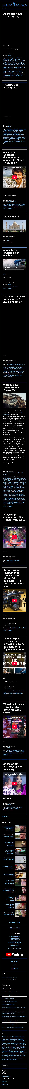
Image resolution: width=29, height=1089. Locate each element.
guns (22, 62)
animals (8, 287)
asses (23, 1036)
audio (9, 558)
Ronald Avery (6, 137)
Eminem (23, 1042)
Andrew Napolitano (11, 58)
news (14, 68)
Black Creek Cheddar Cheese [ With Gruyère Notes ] (13, 1027)
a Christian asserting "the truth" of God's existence (8, 836)
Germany (11, 368)
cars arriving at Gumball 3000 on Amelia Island (9, 852)
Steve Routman (15, 497)
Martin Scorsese (7, 490)
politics (9, 71)
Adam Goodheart (11, 204)
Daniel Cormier (10, 1040)
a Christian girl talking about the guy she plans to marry (9, 883)
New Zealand (22, 627)
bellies (7, 1038)
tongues (4, 1058)
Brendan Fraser (18, 476)
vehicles (20, 693)
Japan (19, 63)
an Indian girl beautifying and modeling (12, 766)
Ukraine (22, 74)
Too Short (9, 1058)
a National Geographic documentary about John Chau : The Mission (13, 157)
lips (14, 1048)
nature (12, 491)
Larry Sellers (16, 487)
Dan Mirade (9, 750)
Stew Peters (10, 138)
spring (7, 1056)
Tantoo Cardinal (7, 499)
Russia (5, 74)
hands (24, 1044)
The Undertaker (14, 753)
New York (7, 1051)
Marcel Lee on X (6, 1076)
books (14, 1038)
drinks (10, 1042)
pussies (25, 1052)
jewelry (16, 808)
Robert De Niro (7, 495)
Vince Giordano (7, 502)
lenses (16, 627)
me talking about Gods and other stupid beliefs (9, 844)
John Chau (5, 207)
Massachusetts (10, 751)
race (18, 135)
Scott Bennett (19, 374)
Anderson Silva (11, 1036)
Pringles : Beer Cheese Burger (8, 1004)
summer (11, 1056)
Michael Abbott (16, 490)
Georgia (10, 131)
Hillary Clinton (17, 368)
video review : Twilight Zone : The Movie (10, 1021)
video (9, 55)
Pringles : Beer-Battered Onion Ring (9, 1001)
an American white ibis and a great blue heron (8, 859)
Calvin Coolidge (15, 478)
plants (13, 1052)
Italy (12, 370)
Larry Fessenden (7, 487)
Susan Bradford (18, 138)
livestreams (5, 1084)
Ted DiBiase (6, 753)
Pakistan (18, 68)
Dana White (20, 1039)
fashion (5, 808)
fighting (15, 750)
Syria (18, 74)
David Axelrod (10, 366)
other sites (5, 1081)
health (5, 63)
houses (11, 1046)
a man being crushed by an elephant (11, 252)
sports (17, 751)
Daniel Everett (7, 205)
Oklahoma (5, 493)
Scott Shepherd (21, 495)
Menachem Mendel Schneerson (11, 134)
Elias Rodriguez (12, 62)
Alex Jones (9, 129)
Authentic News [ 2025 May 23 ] (13, 15)
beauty (18, 690)
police (4, 71)
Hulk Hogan (21, 750)
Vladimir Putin (7, 75)
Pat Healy (11, 493)
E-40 (18, 1042)
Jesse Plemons (17, 485)
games (11, 1044)
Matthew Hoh (21, 66)
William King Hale (12, 503)
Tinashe (19, 1056)
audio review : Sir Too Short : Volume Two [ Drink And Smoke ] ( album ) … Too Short (13, 1012)
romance (20, 72)
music (11, 560)
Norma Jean (18, 491)
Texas (15, 1056)
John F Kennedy (11, 64)
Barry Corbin (10, 476)
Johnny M (18, 1047)
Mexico (17, 1048)
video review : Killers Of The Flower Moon (11, 387)
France (6, 368)
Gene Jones (23, 482)
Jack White (17, 483)
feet (17, 1043)
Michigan (9, 1050)
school (9, 74)
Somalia (14, 74)
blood (11, 1038)
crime (15, 59)
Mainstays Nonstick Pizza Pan (8, 988)
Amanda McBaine (20, 204)
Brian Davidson (21, 364)
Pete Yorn (17, 493)
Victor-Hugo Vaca (18, 140)
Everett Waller (7, 482)
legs (8, 1048)
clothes (13, 807)
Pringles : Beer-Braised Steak (8, 998)
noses (11, 1051)
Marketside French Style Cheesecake (9, 992)
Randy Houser (14, 494)
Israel (15, 63)
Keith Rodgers (17, 133)
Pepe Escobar (12, 70)
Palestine (5, 70)
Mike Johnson (18, 67)
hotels (7, 1046)
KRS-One (4, 1048)
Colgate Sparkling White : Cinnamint (9, 995)
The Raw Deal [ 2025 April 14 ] (11, 86)
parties (20, 1051)
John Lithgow (10, 486)
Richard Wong (7, 629)
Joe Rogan (13, 1047)
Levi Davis (11, 207)
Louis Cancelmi (21, 489)
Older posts (5, 816)
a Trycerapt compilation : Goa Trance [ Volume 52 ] (14, 518)
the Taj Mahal (11, 216)
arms (20, 1036)
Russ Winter (14, 137)
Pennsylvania (9, 1052)
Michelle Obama (8, 371)
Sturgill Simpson (12, 498)
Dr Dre (7, 1042)
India (9, 63)
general (10, 201)
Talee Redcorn (20, 498)
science (4, 1055)
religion (22, 135)
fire (24, 1043)
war (13, 75)
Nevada (24, 1050)
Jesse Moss (22, 205)
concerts (12, 1039)
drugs (5, 481)
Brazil (17, 1038)
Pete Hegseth (20, 70)
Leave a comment (7, 76)
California (22, 1038)
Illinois (15, 1046)
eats (20, 1042)
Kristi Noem (14, 66)
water (4, 694)
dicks (18, 1040)
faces (20, 807)
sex (5, 138)
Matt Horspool (14, 692)
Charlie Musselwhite (13, 479)
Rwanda (11, 693)
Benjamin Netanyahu (18, 129)
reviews (10, 472)
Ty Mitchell (22, 501)
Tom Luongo (11, 375)
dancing (9, 627)
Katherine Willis (18, 486)
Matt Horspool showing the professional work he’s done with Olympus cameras (13, 644)
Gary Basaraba (15, 482)
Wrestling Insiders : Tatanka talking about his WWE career (14, 708)
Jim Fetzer (10, 133)
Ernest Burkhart (20, 481)
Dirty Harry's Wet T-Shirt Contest (8, 867)
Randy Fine (15, 71)
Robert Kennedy (13, 72)
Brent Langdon (7, 478)
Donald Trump (17, 60)
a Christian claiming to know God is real (8, 913)
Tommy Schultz (14, 501)
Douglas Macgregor (20, 367)
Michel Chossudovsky (8, 67)
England (4, 1043)
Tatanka (22, 751)
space (24, 1055)
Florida (18, 62)
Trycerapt (16, 560)
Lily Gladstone (12, 489)
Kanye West (23, 1047)
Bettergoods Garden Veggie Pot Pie (9, 1024)
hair (9, 808)
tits (22, 1056)
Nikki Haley (9, 372)
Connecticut (11, 130)
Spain (5, 375)
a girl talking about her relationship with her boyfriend (8, 890)
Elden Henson (11, 481)
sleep (14, 1055)
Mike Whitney (16, 371)
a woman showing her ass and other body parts (9, 906)
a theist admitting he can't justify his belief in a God (8, 828)
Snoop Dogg (19, 1055)
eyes (17, 807)
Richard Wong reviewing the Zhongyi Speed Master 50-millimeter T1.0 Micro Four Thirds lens (13, 578)
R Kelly (11, 1054)
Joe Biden (23, 370)
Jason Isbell (10, 485)
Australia (13, 690)
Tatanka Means (16, 499)
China (11, 59)
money (10, 68)
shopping (11, 1055)
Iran (12, 63)
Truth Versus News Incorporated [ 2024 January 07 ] (14, 299)
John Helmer (19, 64)
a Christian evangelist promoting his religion (10, 898)
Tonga (15, 693)
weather (15, 1059)
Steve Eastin (7, 497)
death (11, 60)
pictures (10, 238)
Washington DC (18, 75)
